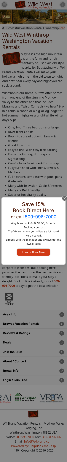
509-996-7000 (40, 217)
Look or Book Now (33, 252)
